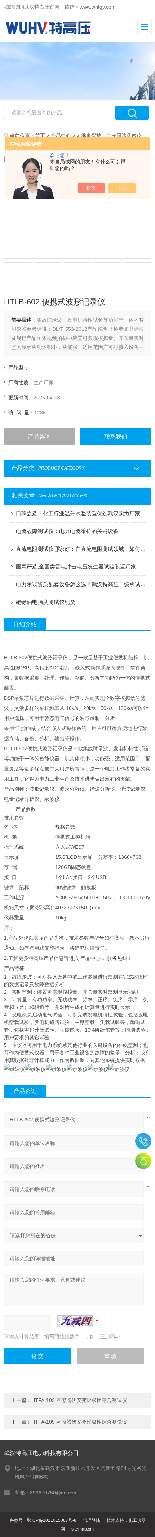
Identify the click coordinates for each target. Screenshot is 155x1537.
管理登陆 (91, 1520)
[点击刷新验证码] (75, 1321)
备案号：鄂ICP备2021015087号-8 (43, 1520)
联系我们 (115, 437)
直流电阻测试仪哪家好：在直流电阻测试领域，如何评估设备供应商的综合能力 (81, 549)
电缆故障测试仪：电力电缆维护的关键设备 (67, 531)
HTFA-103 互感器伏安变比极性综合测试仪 (79, 1400)
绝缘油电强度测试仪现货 (45, 602)
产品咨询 (39, 437)
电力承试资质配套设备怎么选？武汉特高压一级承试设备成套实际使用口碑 (81, 584)
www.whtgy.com (98, 7)
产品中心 (61, 136)
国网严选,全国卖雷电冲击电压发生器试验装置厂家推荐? (81, 566)
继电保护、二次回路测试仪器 (114, 136)
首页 (40, 136)
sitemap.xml (83, 1529)
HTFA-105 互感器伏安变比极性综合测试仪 (79, 1422)
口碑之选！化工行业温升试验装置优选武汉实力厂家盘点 (81, 513)
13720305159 (143, 1141)
